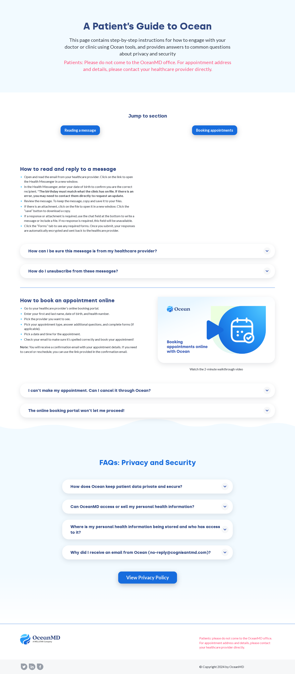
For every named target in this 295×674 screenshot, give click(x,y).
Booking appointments (214, 130)
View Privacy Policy (147, 577)
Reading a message (80, 130)
